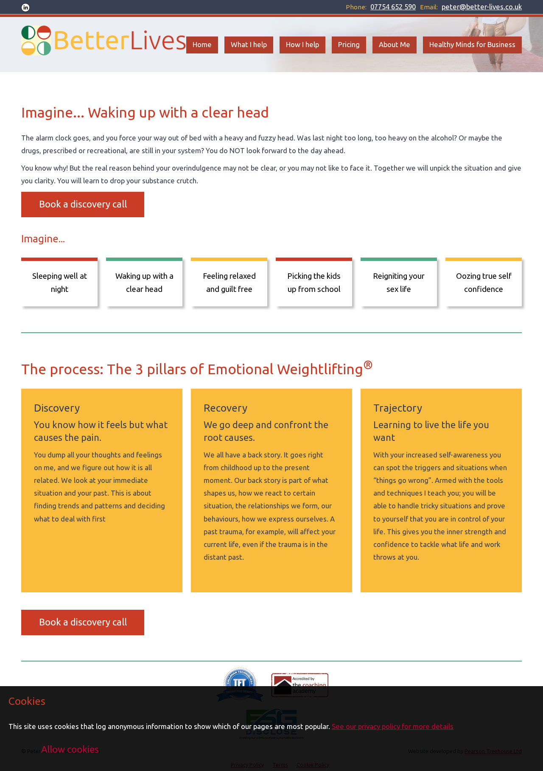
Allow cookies (70, 749)
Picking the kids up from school (314, 282)
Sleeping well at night (59, 282)
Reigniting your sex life (399, 282)
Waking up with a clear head (144, 282)
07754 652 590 (393, 7)
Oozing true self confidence (484, 282)
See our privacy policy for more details (392, 726)
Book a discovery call (83, 204)
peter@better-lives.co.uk (482, 7)
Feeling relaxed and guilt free (229, 282)
